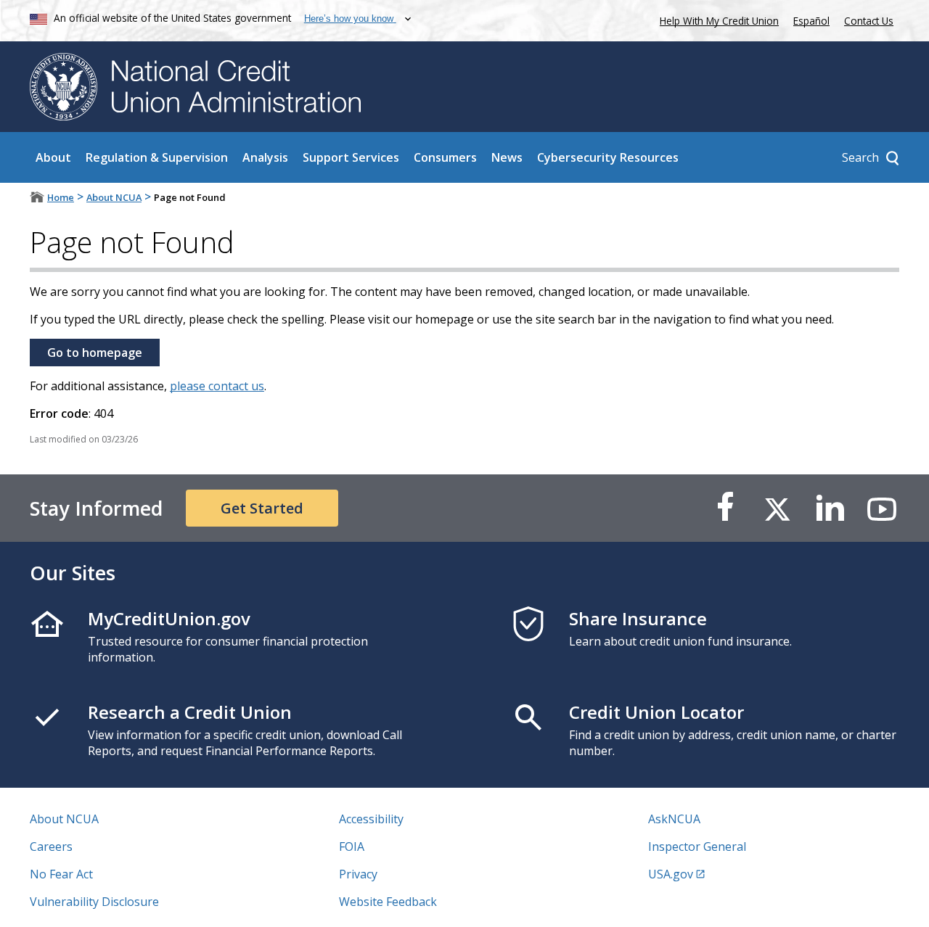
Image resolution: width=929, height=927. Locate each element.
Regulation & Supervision (157, 157)
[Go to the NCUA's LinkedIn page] (829, 508)
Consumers (445, 157)
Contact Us (868, 21)
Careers (51, 846)
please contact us (217, 386)
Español (811, 21)
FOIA (351, 846)
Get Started (262, 508)
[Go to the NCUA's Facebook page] (725, 508)
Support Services (351, 157)
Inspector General (697, 846)
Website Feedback (388, 902)
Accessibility (371, 819)
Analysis (265, 157)
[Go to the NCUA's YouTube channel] (881, 508)
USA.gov (670, 874)
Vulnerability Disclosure (94, 902)
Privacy (358, 874)
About (53, 157)
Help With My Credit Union (716, 19)
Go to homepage (94, 352)
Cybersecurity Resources (608, 157)
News (507, 157)
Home (60, 197)
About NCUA (114, 197)
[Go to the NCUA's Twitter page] (777, 508)
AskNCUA (674, 819)
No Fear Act (61, 874)
